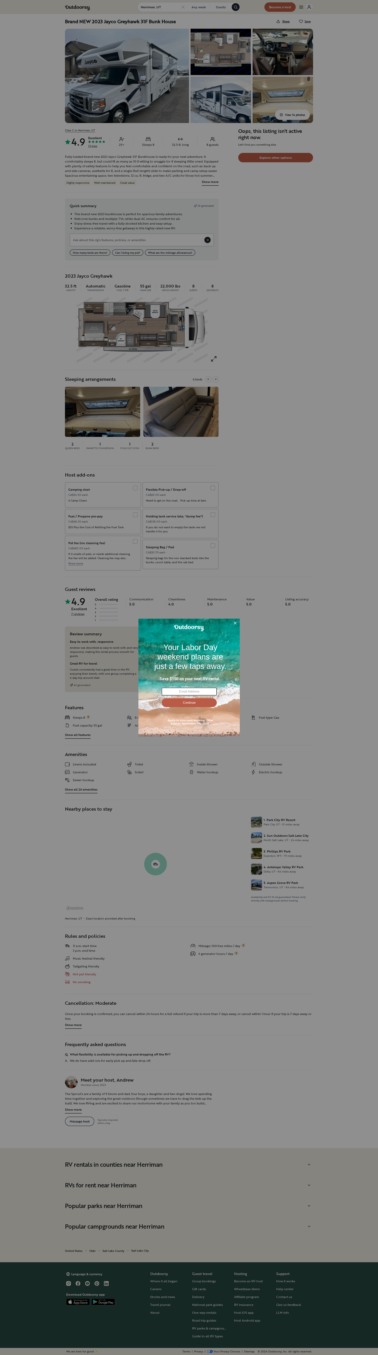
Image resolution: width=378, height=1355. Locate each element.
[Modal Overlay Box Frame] (189, 678)
